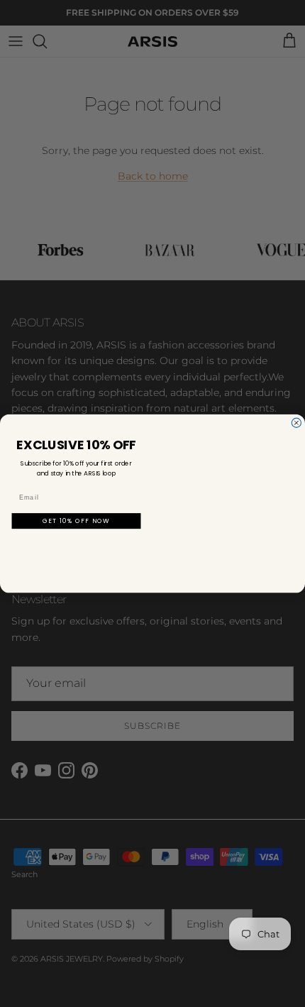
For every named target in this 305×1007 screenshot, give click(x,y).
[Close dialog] (296, 422)
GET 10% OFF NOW (76, 520)
